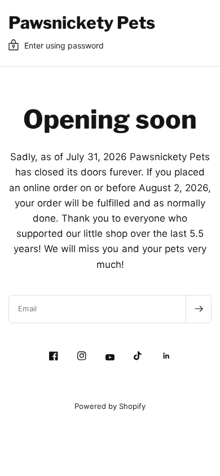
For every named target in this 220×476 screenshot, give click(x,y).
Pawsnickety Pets (81, 22)
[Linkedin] (166, 355)
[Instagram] (81, 355)
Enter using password (64, 45)
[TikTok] (138, 355)
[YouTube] (110, 357)
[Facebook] (53, 355)
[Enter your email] (199, 309)
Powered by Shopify (110, 406)
